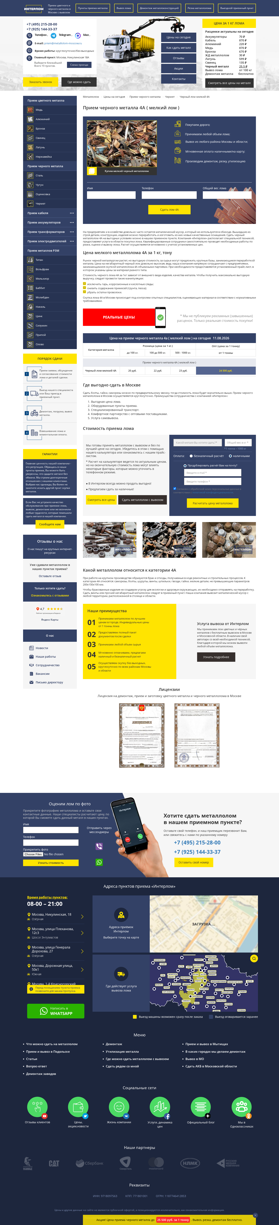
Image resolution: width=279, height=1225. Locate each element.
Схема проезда (79, 64)
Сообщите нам (50, 524)
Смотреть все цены (101, 500)
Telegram (65, 35)
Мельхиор (42, 278)
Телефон (148, 188)
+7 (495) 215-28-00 (42, 24)
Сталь (39, 175)
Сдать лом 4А (169, 209)
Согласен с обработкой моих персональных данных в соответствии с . (207, 490)
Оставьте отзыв (50, 576)
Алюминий (213, 44)
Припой (41, 335)
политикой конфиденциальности (212, 492)
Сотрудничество (48, 665)
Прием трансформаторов (46, 232)
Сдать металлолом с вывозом (142, 500)
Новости (42, 648)
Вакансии (42, 674)
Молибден (42, 297)
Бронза (210, 51)
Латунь (210, 59)
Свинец (210, 62)
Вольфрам (42, 269)
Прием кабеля (38, 213)
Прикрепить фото (35, 849)
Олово (40, 344)
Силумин (41, 325)
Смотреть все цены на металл (229, 83)
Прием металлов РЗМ (43, 250)
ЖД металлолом (217, 55)
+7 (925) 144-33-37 (42, 29)
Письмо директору (49, 682)
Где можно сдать (79, 82)
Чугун (39, 185)
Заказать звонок (40, 82)
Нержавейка (44, 156)
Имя (90, 188)
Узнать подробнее (216, 657)
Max (86, 35)
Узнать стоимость (51, 863)
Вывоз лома (214, 70)
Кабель (210, 40)
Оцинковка (43, 194)
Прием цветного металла (46, 100)
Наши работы (46, 656)
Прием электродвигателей (47, 241)
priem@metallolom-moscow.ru (63, 43)
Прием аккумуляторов (44, 222)
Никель (40, 307)
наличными (241, 456)
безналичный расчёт (209, 456)
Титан (39, 260)
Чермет (40, 203)
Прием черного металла (45, 166)
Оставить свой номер (194, 862)
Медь (209, 48)
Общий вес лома (214, 188)
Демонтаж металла (219, 74)
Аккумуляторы (216, 37)
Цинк (39, 316)
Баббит (40, 288)
